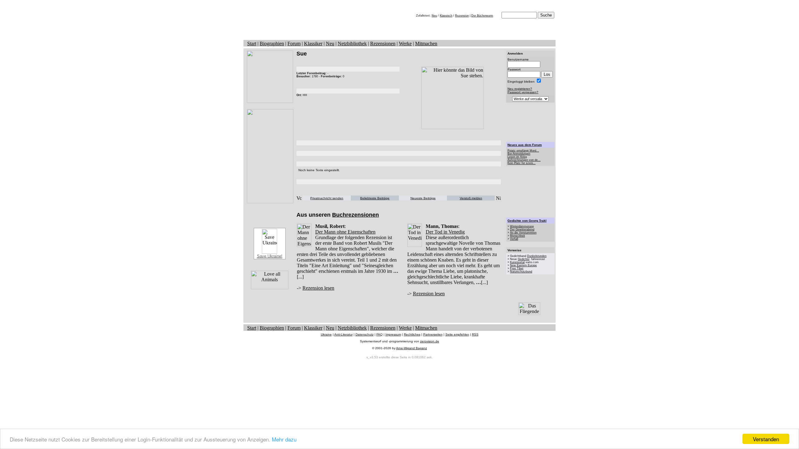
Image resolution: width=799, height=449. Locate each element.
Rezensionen (382, 43)
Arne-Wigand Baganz (411, 348)
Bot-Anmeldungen (518, 153)
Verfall (514, 238)
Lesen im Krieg (517, 156)
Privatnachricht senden (326, 198)
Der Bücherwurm (482, 15)
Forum (294, 43)
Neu (434, 15)
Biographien (272, 43)
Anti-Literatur (343, 334)
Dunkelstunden (537, 256)
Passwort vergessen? (522, 92)
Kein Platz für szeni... (521, 163)
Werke (405, 43)
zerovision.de (429, 341)
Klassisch (446, 15)
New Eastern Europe (523, 265)
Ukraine (326, 334)
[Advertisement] (530, 122)
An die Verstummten (523, 232)
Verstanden (766, 439)
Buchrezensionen (355, 215)
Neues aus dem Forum (524, 145)
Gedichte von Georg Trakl (527, 220)
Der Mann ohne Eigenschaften (345, 231)
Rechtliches (412, 334)
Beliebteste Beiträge (375, 198)
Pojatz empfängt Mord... (523, 150)
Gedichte (523, 259)
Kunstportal (517, 262)
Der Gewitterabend (522, 229)
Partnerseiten (433, 334)
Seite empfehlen (457, 334)
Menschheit (517, 235)
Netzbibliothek (352, 43)
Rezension (462, 15)
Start (251, 43)
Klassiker (313, 43)
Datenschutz (364, 334)
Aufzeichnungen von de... (524, 160)
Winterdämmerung (522, 226)
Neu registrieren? (519, 88)
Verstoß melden (471, 198)
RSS (475, 334)
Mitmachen (426, 43)
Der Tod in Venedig (445, 231)
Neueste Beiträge (423, 198)
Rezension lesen (318, 288)
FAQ (379, 334)
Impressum (393, 334)
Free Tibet (516, 268)
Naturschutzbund (521, 271)
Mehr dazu (284, 439)
